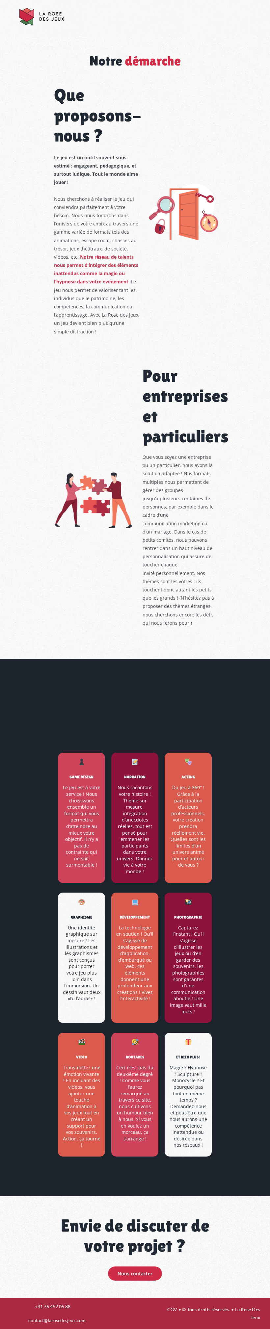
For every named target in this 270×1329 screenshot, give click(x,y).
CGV (172, 1309)
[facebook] (111, 1313)
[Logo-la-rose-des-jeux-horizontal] (41, 8)
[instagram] (122, 1313)
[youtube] (133, 1313)
